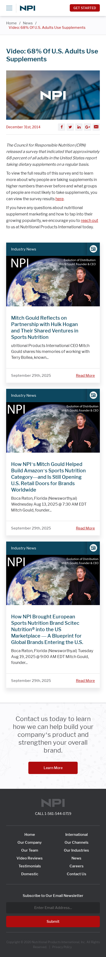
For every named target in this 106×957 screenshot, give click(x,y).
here (59, 199)
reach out (89, 220)
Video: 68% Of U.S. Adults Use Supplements (47, 27)
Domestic (29, 874)
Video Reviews (30, 858)
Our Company (30, 842)
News (28, 23)
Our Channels (76, 842)
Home (11, 23)
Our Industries (76, 850)
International (76, 834)
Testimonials (29, 866)
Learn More (53, 768)
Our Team (29, 850)
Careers (77, 866)
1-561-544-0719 (58, 814)
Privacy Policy (62, 947)
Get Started (84, 8)
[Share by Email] (96, 127)
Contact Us (76, 874)
